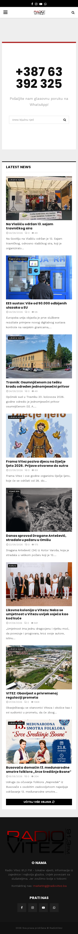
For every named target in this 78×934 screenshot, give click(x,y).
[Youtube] (43, 907)
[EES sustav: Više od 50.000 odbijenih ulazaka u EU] (39, 277)
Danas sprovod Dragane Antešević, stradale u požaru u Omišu (36, 537)
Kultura (12, 566)
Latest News (18, 166)
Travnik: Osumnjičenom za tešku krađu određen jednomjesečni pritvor (37, 384)
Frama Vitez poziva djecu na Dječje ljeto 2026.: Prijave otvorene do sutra (37, 463)
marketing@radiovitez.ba (50, 885)
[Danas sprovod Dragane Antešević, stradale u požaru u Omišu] (39, 510)
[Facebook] (21, 907)
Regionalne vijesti (18, 259)
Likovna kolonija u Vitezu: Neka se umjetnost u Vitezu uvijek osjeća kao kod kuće (37, 614)
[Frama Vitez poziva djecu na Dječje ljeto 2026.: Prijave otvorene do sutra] (39, 436)
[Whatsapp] (54, 907)
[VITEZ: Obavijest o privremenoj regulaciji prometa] (39, 667)
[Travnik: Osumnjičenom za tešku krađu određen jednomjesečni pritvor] (39, 356)
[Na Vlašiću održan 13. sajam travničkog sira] (39, 198)
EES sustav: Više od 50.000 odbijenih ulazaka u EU (36, 305)
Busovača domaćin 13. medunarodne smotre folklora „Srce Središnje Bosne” (38, 769)
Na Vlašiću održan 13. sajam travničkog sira (29, 226)
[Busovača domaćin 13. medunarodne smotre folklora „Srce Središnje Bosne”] (39, 742)
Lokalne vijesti (16, 180)
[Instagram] (32, 907)
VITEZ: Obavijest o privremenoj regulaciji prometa (32, 695)
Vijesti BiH (14, 491)
